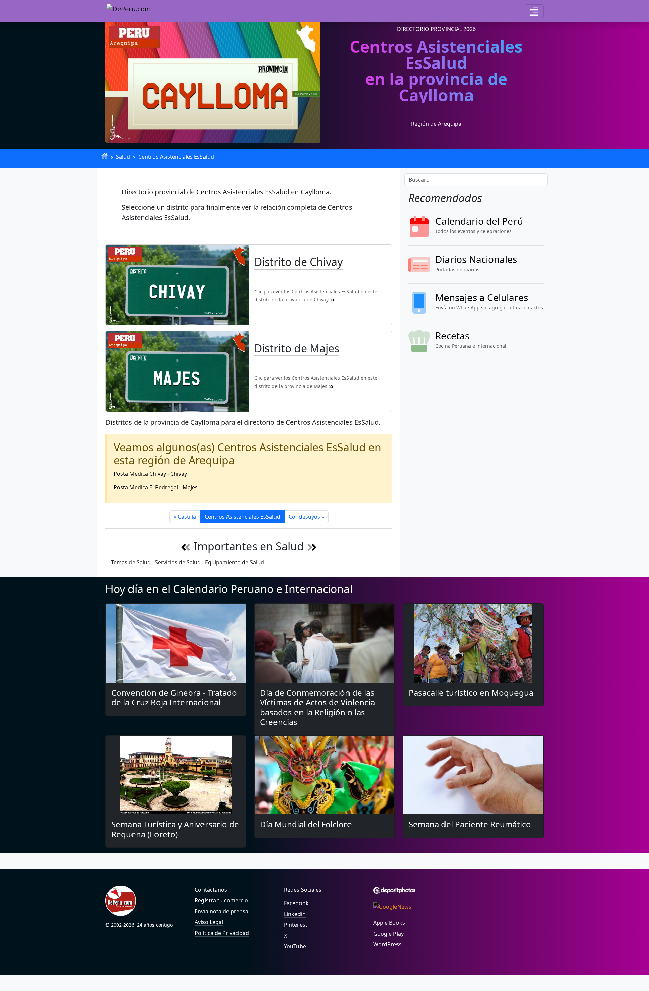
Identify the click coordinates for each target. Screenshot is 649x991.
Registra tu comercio (221, 900)
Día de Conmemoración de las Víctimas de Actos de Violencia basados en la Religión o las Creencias (317, 707)
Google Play (388, 933)
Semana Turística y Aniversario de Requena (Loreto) (175, 829)
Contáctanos (211, 889)
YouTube (295, 946)
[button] (534, 11)
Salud (123, 156)
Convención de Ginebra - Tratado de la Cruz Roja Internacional (174, 697)
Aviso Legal (209, 922)
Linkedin (295, 914)
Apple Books (389, 922)
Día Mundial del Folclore (306, 824)
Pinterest (295, 924)
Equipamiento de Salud (234, 562)
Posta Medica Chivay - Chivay (150, 473)
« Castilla (185, 516)
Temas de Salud (131, 562)
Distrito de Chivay (298, 261)
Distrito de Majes (296, 348)
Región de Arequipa (436, 123)
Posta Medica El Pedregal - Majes (156, 487)
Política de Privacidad (222, 933)
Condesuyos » (306, 516)
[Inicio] (104, 156)
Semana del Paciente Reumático (470, 824)
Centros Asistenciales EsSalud (176, 156)
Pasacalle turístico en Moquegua (471, 692)
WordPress (387, 944)
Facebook (296, 903)
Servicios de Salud (178, 562)
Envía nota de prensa (221, 911)
